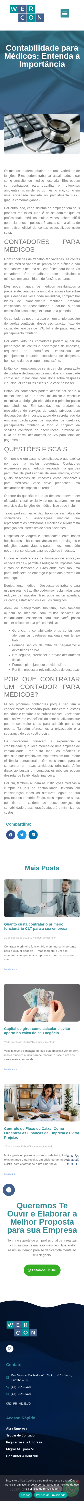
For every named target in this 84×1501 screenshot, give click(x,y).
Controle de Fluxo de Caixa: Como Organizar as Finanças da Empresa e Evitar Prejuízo (41, 1133)
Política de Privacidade (51, 1495)
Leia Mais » (10, 969)
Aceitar (25, 1495)
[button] (65, 13)
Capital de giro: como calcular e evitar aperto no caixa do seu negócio (37, 1031)
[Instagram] (9, 1348)
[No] (77, 1488)
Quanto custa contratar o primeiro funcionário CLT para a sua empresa (35, 926)
